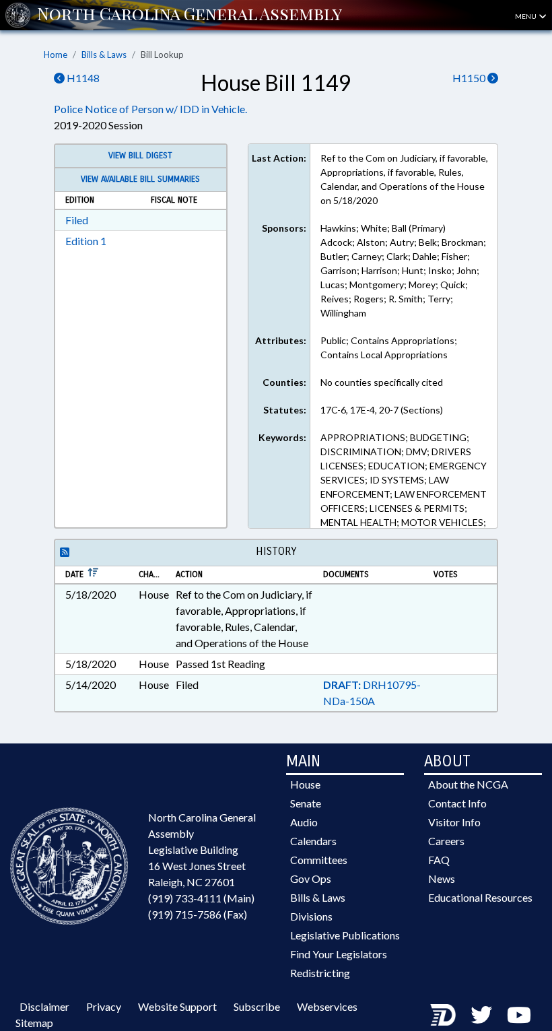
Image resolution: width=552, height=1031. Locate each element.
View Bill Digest (140, 155)
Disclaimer (44, 1006)
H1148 (82, 77)
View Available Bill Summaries (140, 179)
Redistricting (320, 972)
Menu (526, 16)
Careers (446, 840)
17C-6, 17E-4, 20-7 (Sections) (381, 409)
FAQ (439, 859)
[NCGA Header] (189, 15)
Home (55, 54)
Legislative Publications (345, 935)
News (441, 878)
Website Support (177, 1006)
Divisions (311, 916)
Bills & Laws (104, 54)
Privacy (103, 1006)
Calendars (313, 840)
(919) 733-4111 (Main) (201, 898)
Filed (76, 219)
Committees (318, 859)
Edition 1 (85, 240)
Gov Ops (310, 878)
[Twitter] (481, 1014)
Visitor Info (454, 822)
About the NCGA (468, 784)
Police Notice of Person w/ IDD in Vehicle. (150, 108)
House (305, 784)
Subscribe (257, 1006)
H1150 (469, 77)
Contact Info (457, 803)
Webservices (327, 1006)
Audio (304, 822)
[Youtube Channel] (519, 1014)
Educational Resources (480, 897)
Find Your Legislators (338, 953)
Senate (305, 803)
